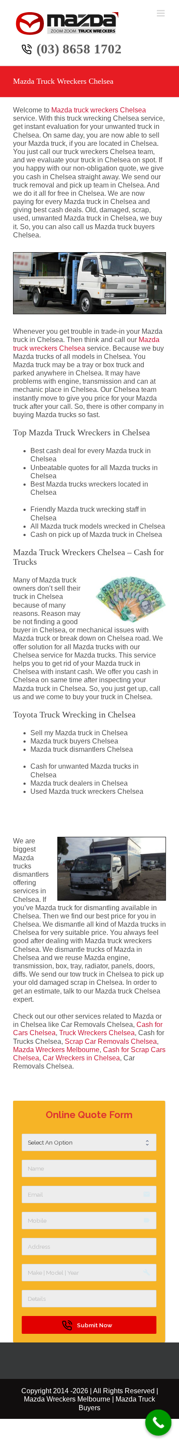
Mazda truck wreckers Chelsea (98, 110)
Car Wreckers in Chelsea (81, 1058)
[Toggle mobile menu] (161, 13)
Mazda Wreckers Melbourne (56, 1049)
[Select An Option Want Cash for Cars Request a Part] (89, 1142)
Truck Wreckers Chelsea (97, 1032)
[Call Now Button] (158, 1422)
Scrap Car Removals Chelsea (111, 1041)
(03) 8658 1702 (79, 48)
